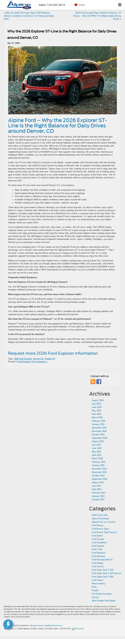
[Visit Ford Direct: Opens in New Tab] (78, 629)
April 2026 (96, 414)
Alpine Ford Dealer (100, 518)
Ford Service (98, 566)
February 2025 (98, 462)
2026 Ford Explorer (23, 358)
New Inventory (98, 583)
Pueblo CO (50, 358)
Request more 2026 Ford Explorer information (53, 353)
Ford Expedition (99, 542)
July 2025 (96, 445)
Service (95, 597)
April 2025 (96, 455)
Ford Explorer (24, 361)
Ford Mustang (98, 556)
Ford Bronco (97, 525)
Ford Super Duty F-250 (102, 570)
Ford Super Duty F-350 (102, 576)
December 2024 (99, 469)
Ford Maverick (98, 553)
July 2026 (96, 404)
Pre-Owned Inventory (102, 594)
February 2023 (98, 492)
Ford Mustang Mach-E (102, 559)
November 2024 (99, 472)
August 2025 (98, 441)
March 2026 (97, 417)
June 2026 (97, 407)
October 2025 (98, 434)
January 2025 (98, 465)
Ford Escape (98, 539)
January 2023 (98, 496)
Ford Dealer (97, 535)
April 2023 (96, 489)
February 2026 (98, 421)
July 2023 (96, 486)
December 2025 (99, 427)
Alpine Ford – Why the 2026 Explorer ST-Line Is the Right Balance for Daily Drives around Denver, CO (57, 125)
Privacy (41, 625)
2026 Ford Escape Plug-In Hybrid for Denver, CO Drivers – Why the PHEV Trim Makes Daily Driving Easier (97, 16)
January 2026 (98, 424)
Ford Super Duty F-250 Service (106, 573)
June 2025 (97, 448)
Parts (94, 587)
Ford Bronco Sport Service (104, 532)
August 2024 (98, 482)
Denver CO (38, 358)
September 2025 (99, 438)
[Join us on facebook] (98, 381)
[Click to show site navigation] (120, 5)
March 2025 (97, 458)
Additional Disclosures (53, 625)
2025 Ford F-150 (99, 515)
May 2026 (96, 410)
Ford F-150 (97, 549)
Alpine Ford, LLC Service (103, 522)
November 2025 (99, 431)
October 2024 (98, 475)
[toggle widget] (8, 624)
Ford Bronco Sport (100, 529)
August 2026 (98, 400)
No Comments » (40, 361)
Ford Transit (97, 580)
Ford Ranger (97, 563)
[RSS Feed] (93, 381)
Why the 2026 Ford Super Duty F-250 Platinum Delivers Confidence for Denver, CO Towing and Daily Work (29, 16)
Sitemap (33, 625)
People (95, 590)
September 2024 (99, 479)
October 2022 (98, 499)
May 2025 (96, 451)
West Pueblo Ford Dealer (103, 600)
